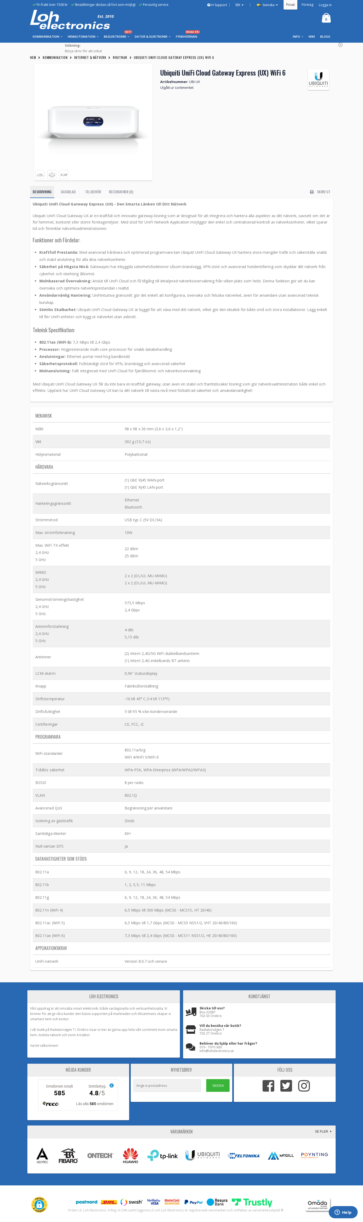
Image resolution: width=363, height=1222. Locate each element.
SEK (237, 5)
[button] (39, 1205)
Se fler (322, 1131)
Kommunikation (55, 57)
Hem (33, 57)
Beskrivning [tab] (42, 191)
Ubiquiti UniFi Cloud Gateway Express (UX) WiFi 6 (174, 57)
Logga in (325, 5)
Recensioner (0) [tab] (121, 191)
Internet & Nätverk (90, 57)
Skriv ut (323, 191)
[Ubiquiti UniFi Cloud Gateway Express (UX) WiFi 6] (93, 122)
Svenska (268, 5)
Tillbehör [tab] (93, 191)
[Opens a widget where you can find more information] (343, 1212)
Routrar (120, 57)
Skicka (218, 1085)
